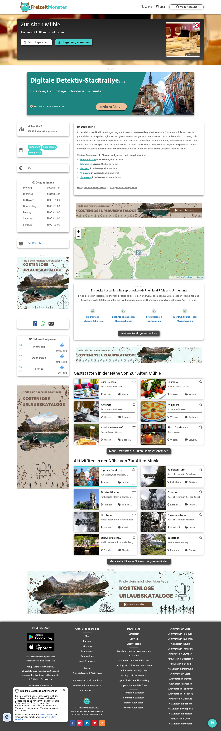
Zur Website (35, 243)
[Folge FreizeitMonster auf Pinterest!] (94, 723)
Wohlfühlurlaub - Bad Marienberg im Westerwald (185, 321)
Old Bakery (86, 178)
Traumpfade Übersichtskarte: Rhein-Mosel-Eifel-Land (93, 323)
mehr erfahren (111, 106)
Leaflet (173, 277)
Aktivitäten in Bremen (180, 679)
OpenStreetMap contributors (191, 277)
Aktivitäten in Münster (180, 724)
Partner (87, 641)
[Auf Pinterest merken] (196, 25)
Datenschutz (87, 656)
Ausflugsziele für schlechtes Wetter (134, 666)
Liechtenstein (134, 644)
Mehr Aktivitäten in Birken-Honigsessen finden (138, 561)
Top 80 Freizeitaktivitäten (134, 686)
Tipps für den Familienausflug (134, 681)
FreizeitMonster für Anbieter (87, 681)
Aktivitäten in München (180, 639)
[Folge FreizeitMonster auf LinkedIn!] (87, 723)
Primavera (85, 173)
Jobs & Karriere (87, 661)
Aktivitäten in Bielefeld (180, 714)
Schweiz (134, 639)
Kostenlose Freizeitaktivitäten (134, 661)
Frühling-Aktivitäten (133, 693)
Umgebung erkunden (76, 42)
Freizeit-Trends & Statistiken (87, 673)
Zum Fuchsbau (88, 160)
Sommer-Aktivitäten (133, 698)
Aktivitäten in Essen (180, 674)
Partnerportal (87, 691)
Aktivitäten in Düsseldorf (180, 659)
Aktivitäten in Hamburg (180, 634)
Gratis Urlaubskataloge (87, 629)
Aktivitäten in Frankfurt (180, 649)
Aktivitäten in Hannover (180, 689)
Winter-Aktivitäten (133, 708)
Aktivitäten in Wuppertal (180, 709)
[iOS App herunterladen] (40, 650)
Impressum (87, 651)
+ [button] (78, 231)
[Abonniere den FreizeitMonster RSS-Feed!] (102, 723)
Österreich (133, 634)
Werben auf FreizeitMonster (87, 686)
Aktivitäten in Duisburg (180, 699)
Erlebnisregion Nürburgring (154, 319)
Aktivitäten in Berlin (180, 629)
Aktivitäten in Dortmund (180, 669)
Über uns (87, 646)
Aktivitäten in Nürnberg (180, 694)
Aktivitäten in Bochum (180, 704)
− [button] (78, 236)
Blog (162, 7)
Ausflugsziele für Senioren (134, 676)
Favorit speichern (38, 42)
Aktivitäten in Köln (180, 644)
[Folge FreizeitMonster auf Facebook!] (72, 723)
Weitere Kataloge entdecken (139, 333)
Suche (148, 7)
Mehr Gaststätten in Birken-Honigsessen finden (138, 451)
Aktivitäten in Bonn (180, 719)
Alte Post (84, 169)
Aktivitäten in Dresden (180, 684)
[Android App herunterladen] (40, 641)
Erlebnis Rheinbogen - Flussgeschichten (123, 319)
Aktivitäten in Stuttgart (180, 654)
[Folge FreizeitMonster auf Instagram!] (80, 723)
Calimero (84, 164)
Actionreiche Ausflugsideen (134, 671)
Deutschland (133, 629)
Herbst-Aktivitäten (133, 703)
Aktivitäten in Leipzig (180, 664)
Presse (87, 668)
